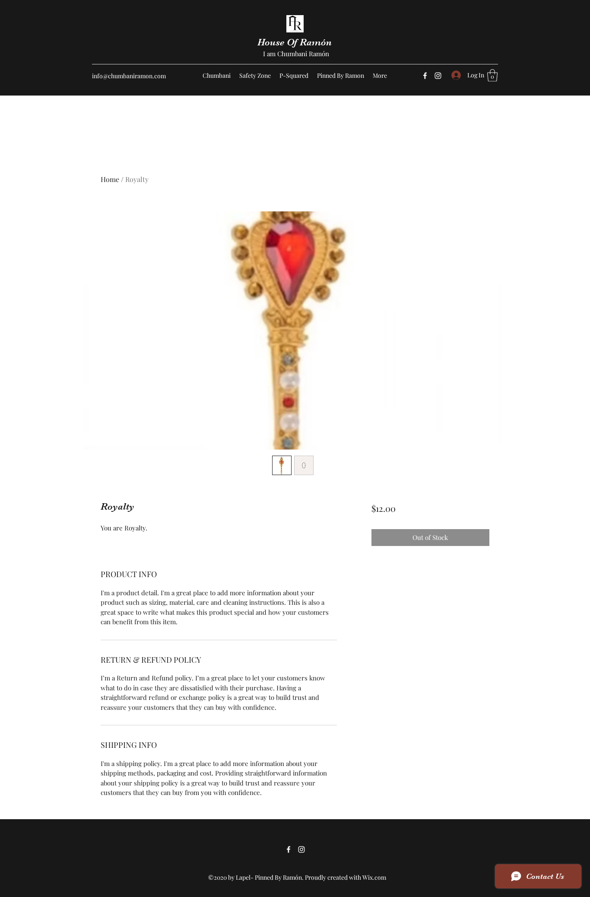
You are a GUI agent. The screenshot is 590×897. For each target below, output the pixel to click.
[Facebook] (425, 75)
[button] (492, 75)
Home (110, 179)
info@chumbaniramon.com (129, 76)
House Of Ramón (295, 42)
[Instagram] (438, 75)
